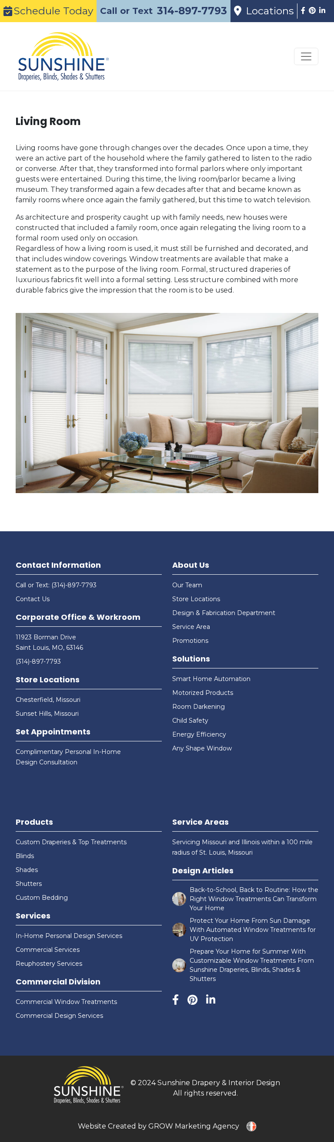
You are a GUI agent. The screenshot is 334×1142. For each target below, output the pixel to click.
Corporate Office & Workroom (78, 617)
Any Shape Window (202, 748)
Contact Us (33, 599)
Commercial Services (48, 950)
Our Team (187, 585)
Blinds (25, 856)
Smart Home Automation (211, 679)
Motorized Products (202, 693)
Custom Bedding (42, 898)
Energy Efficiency (199, 734)
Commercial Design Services (59, 1016)
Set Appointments (53, 731)
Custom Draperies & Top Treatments (71, 842)
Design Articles (203, 870)
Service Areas (200, 821)
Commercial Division (58, 981)
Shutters (29, 884)
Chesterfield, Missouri (48, 700)
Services (33, 915)
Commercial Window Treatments (66, 1002)
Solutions (191, 658)
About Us (190, 564)
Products (34, 821)
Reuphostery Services (49, 964)
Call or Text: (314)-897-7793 (56, 585)
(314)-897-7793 (38, 661)
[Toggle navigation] (306, 56)
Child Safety (190, 720)
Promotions (190, 641)
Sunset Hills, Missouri (47, 713)
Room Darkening (198, 707)
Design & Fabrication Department (223, 613)
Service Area (191, 627)
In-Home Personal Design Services (69, 936)
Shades (27, 870)
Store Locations (48, 679)
